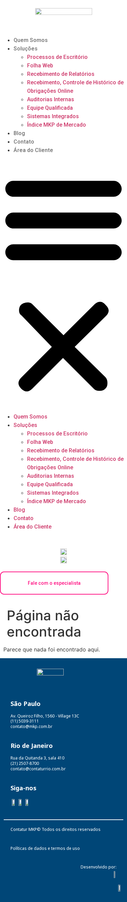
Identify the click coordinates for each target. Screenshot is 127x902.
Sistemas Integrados (53, 116)
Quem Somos (31, 40)
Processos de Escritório (57, 57)
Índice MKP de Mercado (56, 125)
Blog (19, 133)
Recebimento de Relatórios (60, 74)
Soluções (26, 48)
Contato (24, 141)
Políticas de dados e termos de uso (45, 848)
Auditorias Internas (50, 99)
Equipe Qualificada (50, 108)
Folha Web (40, 65)
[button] (63, 283)
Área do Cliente (33, 150)
